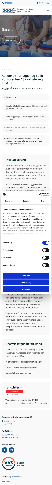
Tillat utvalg (26, 282)
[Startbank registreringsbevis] (26, 391)
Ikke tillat (26, 289)
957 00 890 (8, 3)
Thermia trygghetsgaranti (25, 367)
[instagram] (11, 450)
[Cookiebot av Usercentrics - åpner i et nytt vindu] (38, 194)
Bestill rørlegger (44, 3)
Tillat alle (26, 276)
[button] (43, 10)
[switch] (45, 250)
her (29, 373)
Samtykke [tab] (9, 201)
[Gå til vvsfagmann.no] (26, 463)
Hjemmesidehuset (15, 477)
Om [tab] (42, 201)
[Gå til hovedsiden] (17, 10)
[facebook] (4, 450)
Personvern (6, 481)
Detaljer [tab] (26, 201)
